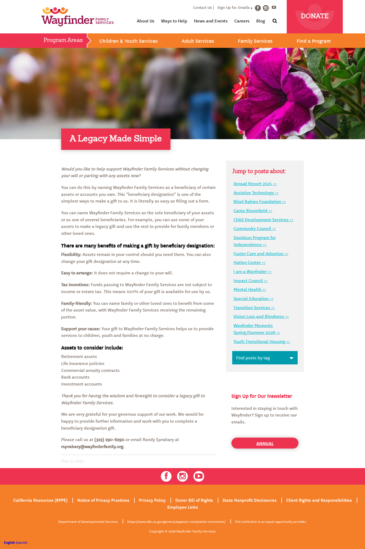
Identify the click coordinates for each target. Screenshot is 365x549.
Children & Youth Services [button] (128, 40)
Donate (315, 16)
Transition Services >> (254, 307)
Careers (242, 20)
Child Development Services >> (263, 219)
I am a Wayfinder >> (252, 271)
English (9, 542)
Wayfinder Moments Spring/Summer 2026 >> (257, 328)
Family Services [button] (255, 40)
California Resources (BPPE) (40, 499)
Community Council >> (255, 228)
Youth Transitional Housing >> (262, 341)
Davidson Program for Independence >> (255, 240)
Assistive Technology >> (256, 192)
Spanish (22, 542)
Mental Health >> (250, 289)
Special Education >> (253, 298)
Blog (260, 20)
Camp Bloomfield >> (253, 210)
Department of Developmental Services (88, 521)
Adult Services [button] (198, 40)
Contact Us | (203, 7)
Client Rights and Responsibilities (319, 499)
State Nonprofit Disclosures (250, 499)
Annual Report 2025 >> (255, 183)
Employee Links (182, 506)
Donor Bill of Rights (194, 499)
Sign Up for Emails (234, 7)
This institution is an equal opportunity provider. (271, 521)
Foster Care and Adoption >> (261, 253)
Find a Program (314, 40)
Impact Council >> (251, 280)
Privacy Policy (152, 499)
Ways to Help (174, 20)
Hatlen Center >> (250, 262)
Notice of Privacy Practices (103, 499)
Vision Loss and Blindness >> (261, 316)
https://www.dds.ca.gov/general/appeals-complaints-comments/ (176, 521)
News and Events (211, 20)
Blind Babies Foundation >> (260, 201)
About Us (145, 20)
